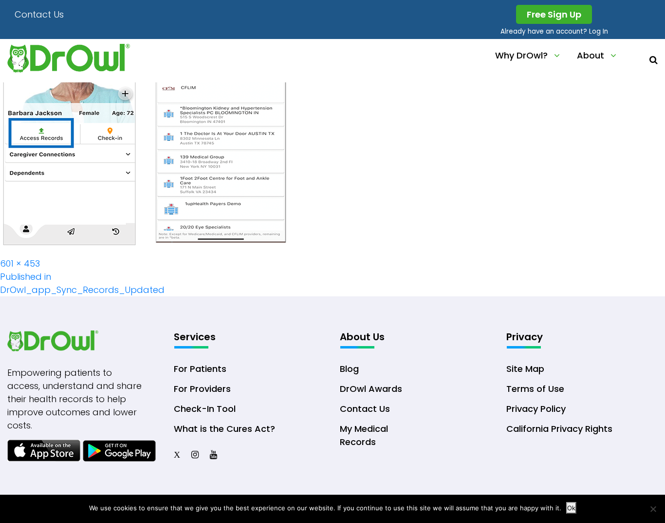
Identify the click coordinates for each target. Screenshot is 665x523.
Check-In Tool (205, 409)
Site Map (525, 369)
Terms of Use (535, 389)
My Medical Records (364, 435)
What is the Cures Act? (224, 429)
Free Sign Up (554, 14)
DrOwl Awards (371, 389)
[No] (653, 509)
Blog (349, 369)
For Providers (202, 389)
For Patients (200, 369)
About (590, 55)
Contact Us (39, 14)
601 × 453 (20, 263)
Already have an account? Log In (554, 31)
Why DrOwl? (521, 55)
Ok (571, 508)
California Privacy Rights (559, 429)
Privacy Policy (536, 409)
